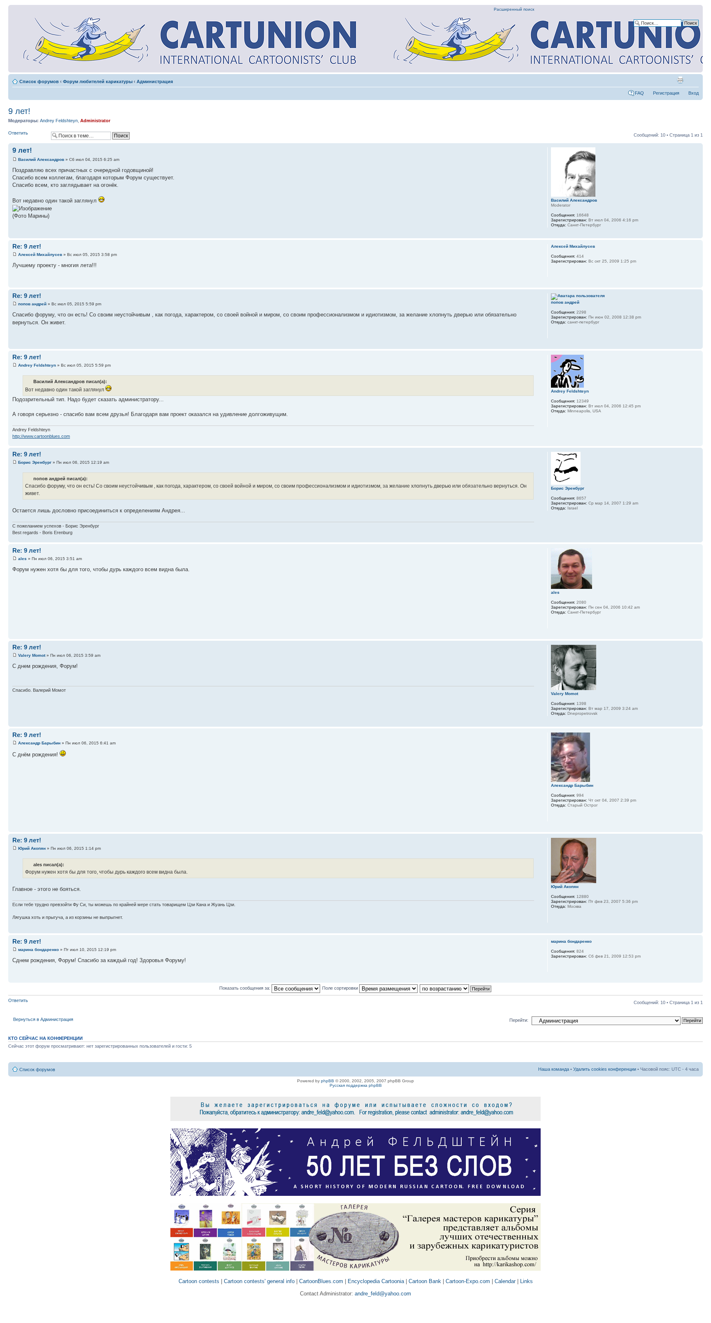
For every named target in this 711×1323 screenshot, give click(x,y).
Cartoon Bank (425, 1281)
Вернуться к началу (696, 234)
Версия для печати (680, 80)
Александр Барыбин (39, 743)
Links (526, 1281)
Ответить (18, 132)
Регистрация (666, 93)
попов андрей (32, 304)
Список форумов (39, 81)
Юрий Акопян (32, 848)
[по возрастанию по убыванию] (456, 988)
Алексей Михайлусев (40, 254)
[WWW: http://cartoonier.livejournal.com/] (555, 333)
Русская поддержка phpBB (356, 1085)
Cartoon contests (199, 1281)
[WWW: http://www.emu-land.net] (555, 816)
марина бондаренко (38, 949)
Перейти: (518, 1020)
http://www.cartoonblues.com (41, 436)
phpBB (327, 1081)
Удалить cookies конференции (604, 1069)
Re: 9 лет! (26, 246)
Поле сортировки (340, 988)
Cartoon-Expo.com (468, 1281)
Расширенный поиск (514, 9)
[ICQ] (566, 816)
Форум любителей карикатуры (97, 81)
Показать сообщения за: (245, 988)
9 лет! (19, 111)
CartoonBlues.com (321, 1281)
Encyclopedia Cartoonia (376, 1281)
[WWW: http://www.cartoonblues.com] (555, 422)
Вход (693, 93)
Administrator (95, 120)
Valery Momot (31, 655)
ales (22, 558)
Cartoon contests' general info (259, 1281)
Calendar (505, 1281)
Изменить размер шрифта (693, 80)
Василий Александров (41, 159)
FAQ (639, 93)
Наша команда (553, 1069)
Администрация (155, 81)
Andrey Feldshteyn (59, 120)
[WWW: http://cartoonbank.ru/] (555, 623)
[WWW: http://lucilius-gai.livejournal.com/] (555, 917)
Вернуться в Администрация (43, 1019)
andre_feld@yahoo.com (382, 1293)
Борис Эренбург (34, 462)
